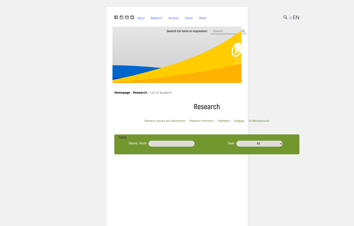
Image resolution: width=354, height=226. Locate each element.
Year (231, 143)
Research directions (202, 120)
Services (173, 18)
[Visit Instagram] (121, 12)
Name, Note (138, 143)
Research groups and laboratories (165, 120)
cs (290, 18)
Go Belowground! (259, 120)
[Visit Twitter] (131, 12)
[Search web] (285, 17)
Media (202, 18)
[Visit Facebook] (115, 12)
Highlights (224, 120)
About (141, 18)
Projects (239, 120)
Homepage (122, 92)
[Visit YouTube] (126, 12)
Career (189, 18)
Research (156, 18)
